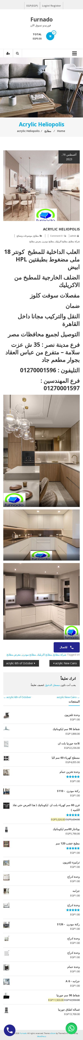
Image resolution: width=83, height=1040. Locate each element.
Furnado (41, 19)
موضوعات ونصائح (24, 235)
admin (73, 235)
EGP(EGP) (32, 5)
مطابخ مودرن (48, 241)
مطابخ (36, 235)
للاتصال (64, 647)
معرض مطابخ (35, 241)
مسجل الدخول (52, 685)
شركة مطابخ (74, 241)
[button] (71, 1028)
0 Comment (56, 235)
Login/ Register (51, 5)
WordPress (41, 1036)
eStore (53, 1033)
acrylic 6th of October (19, 663)
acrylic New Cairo (66, 663)
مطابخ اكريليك (61, 241)
